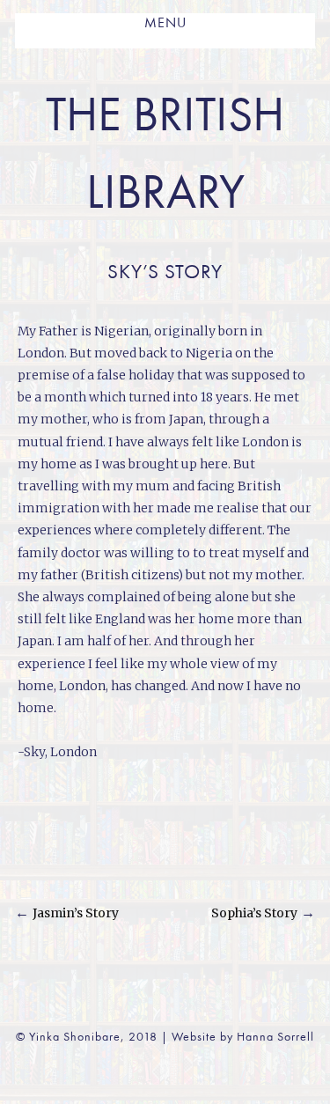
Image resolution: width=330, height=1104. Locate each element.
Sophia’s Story (254, 913)
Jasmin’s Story (76, 913)
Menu (165, 24)
